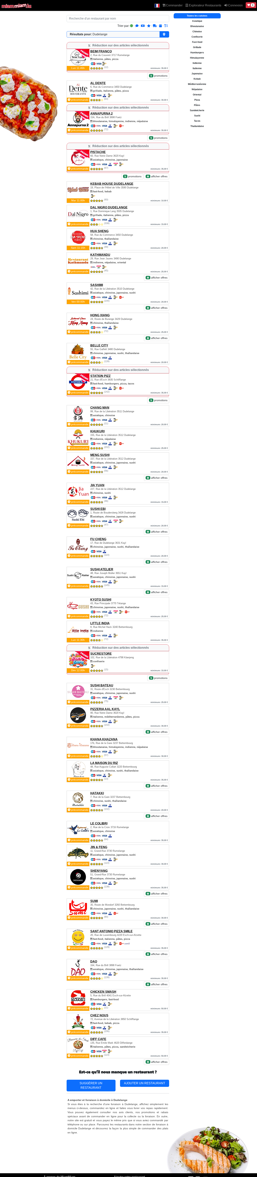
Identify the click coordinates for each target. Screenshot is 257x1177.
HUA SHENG (99, 231)
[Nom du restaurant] (166, 25)
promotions (160, 75)
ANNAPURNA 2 (101, 113)
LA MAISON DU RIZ (104, 763)
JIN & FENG (98, 847)
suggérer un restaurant (91, 1085)
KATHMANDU (100, 254)
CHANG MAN (99, 407)
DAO (93, 961)
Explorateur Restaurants (204, 5)
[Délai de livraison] (155, 25)
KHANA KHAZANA (104, 739)
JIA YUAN (97, 485)
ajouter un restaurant (144, 1083)
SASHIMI (96, 285)
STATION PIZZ (100, 375)
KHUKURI (97, 431)
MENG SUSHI (99, 455)
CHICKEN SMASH (103, 991)
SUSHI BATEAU (101, 685)
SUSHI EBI (98, 508)
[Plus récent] (161, 25)
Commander (173, 5)
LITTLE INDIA (100, 623)
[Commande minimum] (143, 25)
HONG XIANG (100, 315)
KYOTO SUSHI (100, 599)
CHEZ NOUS (99, 1015)
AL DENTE (98, 83)
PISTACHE (98, 152)
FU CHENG (98, 539)
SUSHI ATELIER (101, 569)
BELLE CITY (99, 345)
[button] (157, 5)
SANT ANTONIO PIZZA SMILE (111, 931)
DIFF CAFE (98, 1039)
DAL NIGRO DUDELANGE (109, 207)
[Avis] (137, 25)
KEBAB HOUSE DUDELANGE (111, 183)
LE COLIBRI (98, 823)
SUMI (94, 901)
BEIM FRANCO (101, 51)
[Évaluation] (149, 25)
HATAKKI (97, 793)
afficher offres (158, 176)
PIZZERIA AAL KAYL (105, 709)
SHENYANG (99, 870)
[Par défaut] (132, 25)
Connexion (235, 5)
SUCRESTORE (101, 653)
